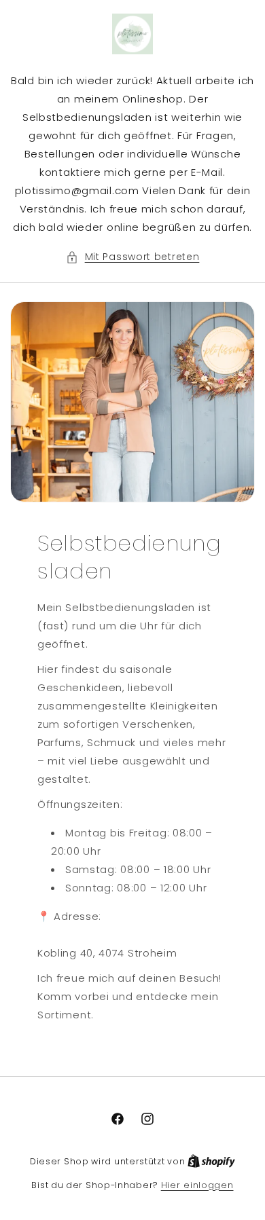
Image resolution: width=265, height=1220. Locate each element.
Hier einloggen (197, 1185)
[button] (133, 256)
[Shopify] (211, 1161)
